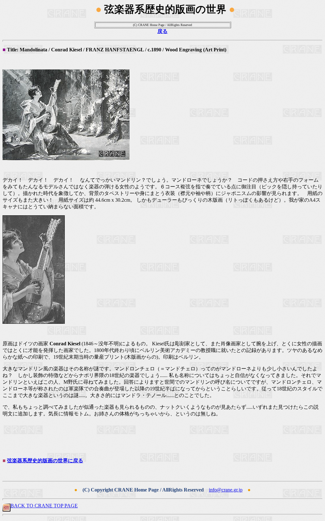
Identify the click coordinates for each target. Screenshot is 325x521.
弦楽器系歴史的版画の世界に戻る (45, 460)
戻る (162, 31)
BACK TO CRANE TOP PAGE (44, 505)
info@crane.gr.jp (225, 489)
